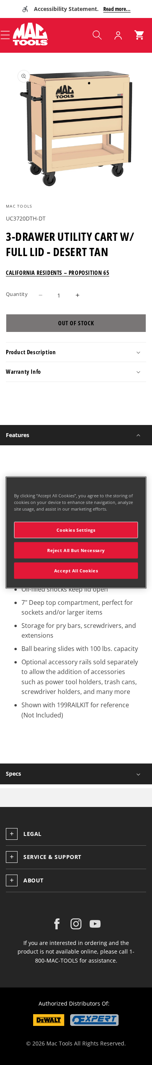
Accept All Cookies (76, 571)
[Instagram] (76, 923)
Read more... (117, 9)
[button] (97, 35)
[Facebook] (57, 923)
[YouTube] (95, 923)
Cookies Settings (76, 530)
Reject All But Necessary (76, 550)
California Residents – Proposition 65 (57, 272)
